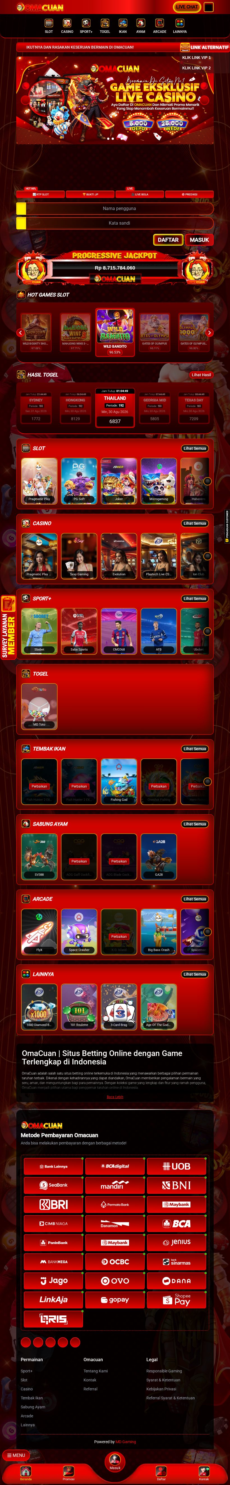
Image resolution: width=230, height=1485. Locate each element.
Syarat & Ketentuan (163, 1380)
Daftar (168, 239)
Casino (27, 1389)
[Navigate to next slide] (209, 333)
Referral (90, 1389)
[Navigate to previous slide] (20, 333)
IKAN (123, 32)
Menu (19, 1455)
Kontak (90, 1380)
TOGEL (105, 32)
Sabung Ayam (33, 1407)
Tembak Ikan (32, 1398)
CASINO (67, 32)
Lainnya (28, 1425)
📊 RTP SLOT (37, 193)
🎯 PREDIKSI (189, 194)
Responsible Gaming (164, 1371)
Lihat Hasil (201, 375)
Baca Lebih (115, 1097)
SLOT (49, 32)
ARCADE (159, 32)
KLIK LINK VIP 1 (196, 58)
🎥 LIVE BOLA (137, 193)
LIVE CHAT (187, 7)
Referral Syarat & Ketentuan (170, 1398)
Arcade (27, 1416)
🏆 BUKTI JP (90, 194)
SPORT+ (86, 32)
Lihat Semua (195, 448)
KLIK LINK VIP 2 (196, 68)
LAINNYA (180, 32)
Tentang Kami (96, 1371)
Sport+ (27, 1371)
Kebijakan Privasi (161, 1389)
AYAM (140, 32)
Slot (24, 1380)
